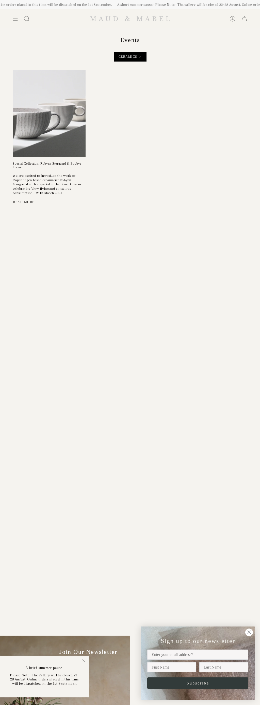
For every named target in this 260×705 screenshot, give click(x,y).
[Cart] (244, 19)
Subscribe (198, 683)
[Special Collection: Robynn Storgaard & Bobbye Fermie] (49, 113)
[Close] (83, 660)
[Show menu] (15, 19)
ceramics (128, 56)
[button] (26, 19)
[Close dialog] (249, 632)
